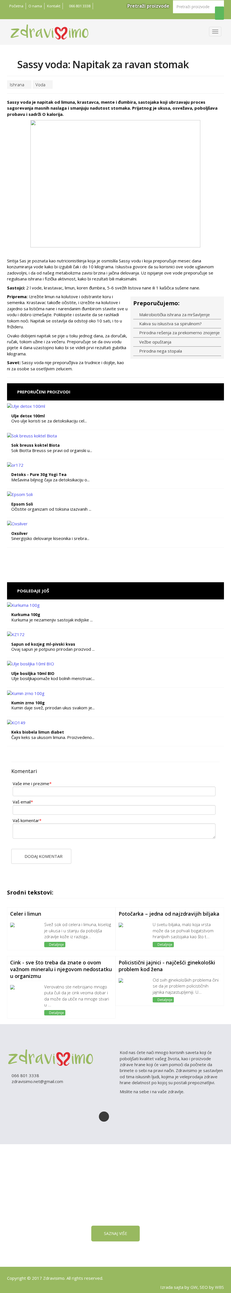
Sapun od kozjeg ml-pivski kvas (43, 644)
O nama (35, 5)
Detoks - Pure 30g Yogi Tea (38, 474)
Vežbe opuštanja (154, 342)
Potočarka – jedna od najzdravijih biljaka (169, 913)
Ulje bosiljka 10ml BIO (32, 673)
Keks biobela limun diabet (37, 732)
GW (193, 1287)
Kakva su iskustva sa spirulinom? (170, 323)
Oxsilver (19, 533)
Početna (16, 5)
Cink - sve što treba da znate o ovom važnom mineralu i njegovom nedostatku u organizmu (61, 969)
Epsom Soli (22, 504)
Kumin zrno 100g (28, 702)
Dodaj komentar (43, 856)
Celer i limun (25, 913)
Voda (40, 84)
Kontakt (53, 5)
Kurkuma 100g (25, 614)
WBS (219, 1287)
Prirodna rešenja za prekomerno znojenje (179, 332)
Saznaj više (115, 1233)
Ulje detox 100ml (28, 416)
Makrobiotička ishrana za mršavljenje (174, 314)
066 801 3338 (79, 5)
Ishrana (17, 84)
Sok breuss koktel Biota (35, 445)
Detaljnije (56, 944)
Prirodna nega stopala (160, 351)
